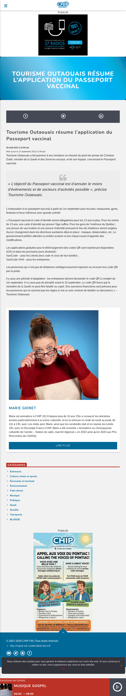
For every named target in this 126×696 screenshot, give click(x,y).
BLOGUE (15, 519)
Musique (15, 495)
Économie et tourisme (22, 481)
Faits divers (16, 490)
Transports (16, 514)
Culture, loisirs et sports (23, 476)
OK (63, 669)
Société (14, 509)
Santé (13, 505)
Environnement (18, 485)
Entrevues (15, 471)
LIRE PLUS (63, 445)
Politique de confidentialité (30, 646)
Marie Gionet (22, 408)
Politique (15, 500)
